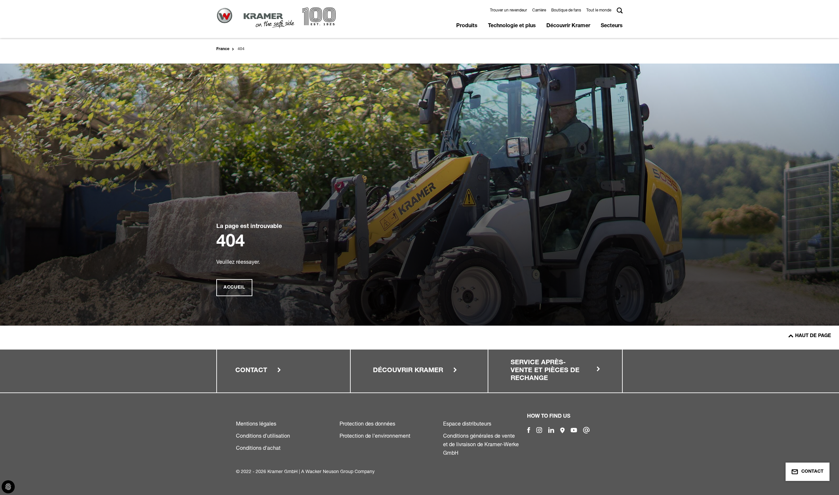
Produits (467, 26)
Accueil (234, 287)
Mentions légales (256, 423)
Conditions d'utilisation (263, 435)
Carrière (539, 10)
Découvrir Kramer (568, 26)
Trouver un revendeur (508, 10)
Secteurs (612, 26)
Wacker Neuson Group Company (340, 471)
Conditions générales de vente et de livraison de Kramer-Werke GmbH (481, 444)
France (222, 49)
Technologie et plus (512, 26)
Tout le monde (598, 10)
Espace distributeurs (467, 423)
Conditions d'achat (258, 448)
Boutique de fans (566, 10)
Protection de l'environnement (375, 435)
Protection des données (367, 423)
